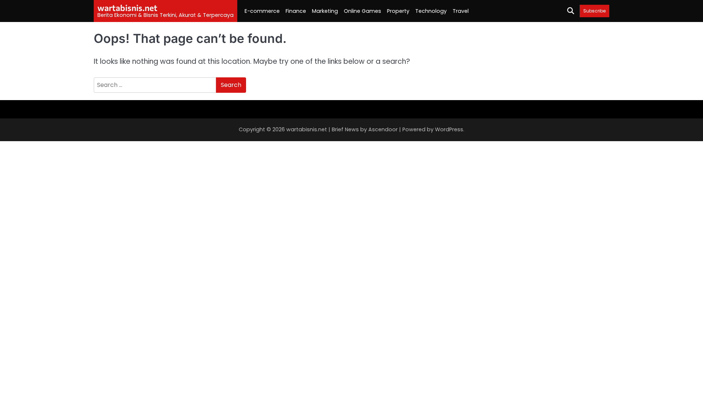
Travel (461, 11)
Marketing (325, 11)
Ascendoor (383, 129)
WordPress (449, 129)
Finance (296, 11)
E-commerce (262, 11)
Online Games (362, 11)
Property (398, 11)
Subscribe (594, 10)
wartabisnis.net (127, 8)
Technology (431, 11)
